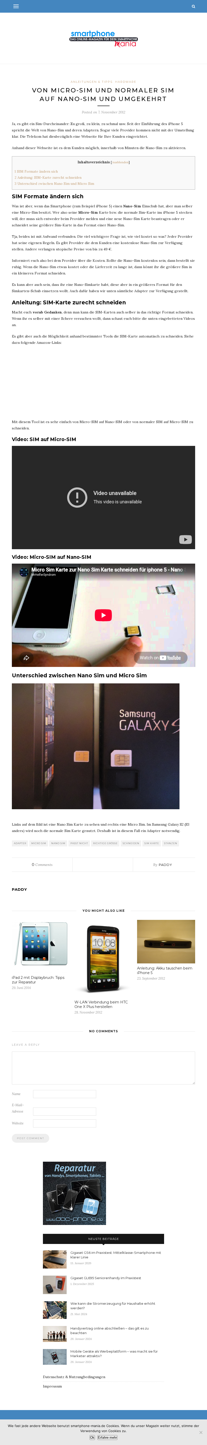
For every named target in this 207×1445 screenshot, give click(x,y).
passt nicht (79, 843)
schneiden (131, 843)
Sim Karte (151, 843)
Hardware (125, 82)
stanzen (170, 843)
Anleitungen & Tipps (92, 82)
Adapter (20, 843)
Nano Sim (58, 843)
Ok (92, 1437)
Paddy (165, 865)
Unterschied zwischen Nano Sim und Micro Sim (54, 184)
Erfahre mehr (107, 1437)
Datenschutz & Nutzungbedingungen (74, 1377)
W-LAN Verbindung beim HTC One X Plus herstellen (101, 1004)
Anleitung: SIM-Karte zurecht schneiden (48, 177)
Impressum (52, 1386)
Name (16, 1094)
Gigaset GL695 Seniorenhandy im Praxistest (105, 1278)
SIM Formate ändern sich (36, 171)
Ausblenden (120, 162)
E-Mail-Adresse (18, 1108)
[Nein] (200, 1432)
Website (17, 1123)
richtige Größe (105, 843)
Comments (42, 864)
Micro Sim (38, 843)
